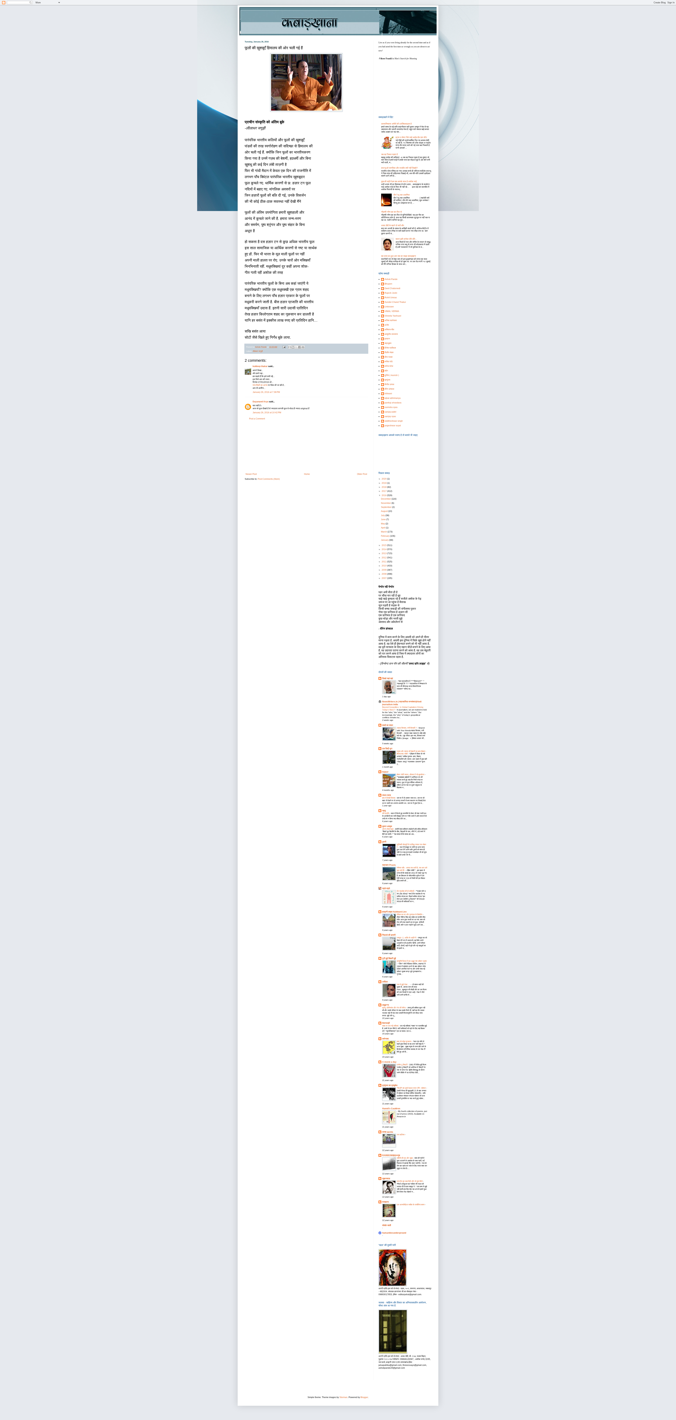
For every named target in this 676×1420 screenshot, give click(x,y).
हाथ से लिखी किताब (389, 798)
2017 (384, 491)
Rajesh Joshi (391, 293)
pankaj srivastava (393, 402)
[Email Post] (283, 347)
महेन (386, 370)
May (383, 523)
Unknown (389, 306)
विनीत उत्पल (389, 384)
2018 (384, 487)
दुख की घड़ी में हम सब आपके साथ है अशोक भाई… (400, 181)
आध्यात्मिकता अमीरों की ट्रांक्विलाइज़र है (396, 124)
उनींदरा (385, 982)
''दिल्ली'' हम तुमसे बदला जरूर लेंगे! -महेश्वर (411, 1088)
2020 (384, 479)
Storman (343, 1397)
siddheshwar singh (394, 421)
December (386, 499)
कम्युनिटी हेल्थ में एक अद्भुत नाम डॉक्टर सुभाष (412, 961)
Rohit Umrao (391, 297)
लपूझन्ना (385, 1005)
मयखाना (385, 1202)
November (386, 503)
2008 (384, 574)
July (383, 515)
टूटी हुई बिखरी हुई (389, 958)
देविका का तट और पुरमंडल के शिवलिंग (410, 914)
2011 (384, 561)
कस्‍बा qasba (387, 1132)
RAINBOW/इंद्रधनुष (391, 1155)
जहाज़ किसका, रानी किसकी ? (407, 728)
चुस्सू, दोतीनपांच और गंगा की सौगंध (394, 1008)
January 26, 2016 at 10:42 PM (267, 412)
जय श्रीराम (401, 1135)
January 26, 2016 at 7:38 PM (266, 392)
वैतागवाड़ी (386, 1023)
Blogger (364, 1397)
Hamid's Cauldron (391, 1108)
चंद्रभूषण (388, 343)
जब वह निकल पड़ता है (389, 154)
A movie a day (389, 1062)
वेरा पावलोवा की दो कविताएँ (406, 891)
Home (307, 474)
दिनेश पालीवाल (390, 348)
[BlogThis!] (293, 347)
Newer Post (251, 474)
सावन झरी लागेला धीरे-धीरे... (406, 239)
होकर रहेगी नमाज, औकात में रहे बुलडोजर (411, 774)
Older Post (362, 474)
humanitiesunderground (394, 1233)
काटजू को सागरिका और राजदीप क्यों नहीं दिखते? (399, 168)
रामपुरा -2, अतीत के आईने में (407, 938)
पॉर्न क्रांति (386, 813)
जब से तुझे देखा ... (403, 984)
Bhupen (388, 284)
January (385, 540)
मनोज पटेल (389, 366)
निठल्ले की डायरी (389, 935)
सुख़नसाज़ (386, 1178)
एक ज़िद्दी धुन (387, 748)
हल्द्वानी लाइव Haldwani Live (394, 912)
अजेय (387, 325)
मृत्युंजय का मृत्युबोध (390, 1085)
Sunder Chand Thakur (395, 302)
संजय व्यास (386, 795)
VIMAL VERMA (392, 311)
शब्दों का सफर (387, 725)
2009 (384, 570)
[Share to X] (296, 347)
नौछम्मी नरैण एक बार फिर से (391, 212)
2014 (384, 549)
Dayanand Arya (260, 401)
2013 (384, 553)
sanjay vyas (390, 416)
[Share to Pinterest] (303, 347)
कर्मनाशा (385, 1039)
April (383, 527)
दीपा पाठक (389, 357)
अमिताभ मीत (389, 329)
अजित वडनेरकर (391, 320)
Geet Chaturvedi (392, 288)
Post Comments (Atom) (269, 479)
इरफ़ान (387, 338)
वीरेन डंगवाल (389, 389)
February (385, 536)
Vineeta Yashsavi (393, 316)
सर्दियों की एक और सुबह (405, 1158)
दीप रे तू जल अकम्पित (401, 195)
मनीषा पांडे (388, 361)
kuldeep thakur (260, 366)
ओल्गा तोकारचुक (388, 829)
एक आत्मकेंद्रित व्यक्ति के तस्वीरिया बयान (411, 1205)
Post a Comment (257, 418)
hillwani (388, 393)
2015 (384, 545)
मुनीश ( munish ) (392, 375)
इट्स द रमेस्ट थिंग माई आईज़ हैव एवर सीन (411, 137)
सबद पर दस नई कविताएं (390, 1026)
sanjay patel (390, 412)
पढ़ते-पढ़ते (386, 888)
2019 (384, 483)
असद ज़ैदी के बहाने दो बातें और (392, 225)
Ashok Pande (391, 279)
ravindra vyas (391, 407)
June (383, 519)
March (384, 532)
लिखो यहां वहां (387, 678)
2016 (384, 495)
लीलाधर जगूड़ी (258, 351)
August (384, 511)
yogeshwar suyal (393, 425)
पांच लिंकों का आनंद (260, 385)
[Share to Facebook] (299, 347)
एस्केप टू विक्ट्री (402, 1065)
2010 (384, 565)
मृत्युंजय (387, 380)
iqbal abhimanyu (393, 398)
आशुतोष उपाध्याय (391, 334)
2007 (384, 578)
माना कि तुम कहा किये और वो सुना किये (410, 1181)
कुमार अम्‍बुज (387, 826)
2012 (384, 557)
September (386, 507)
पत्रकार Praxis (389, 865)
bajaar (385, 772)
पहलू (384, 810)
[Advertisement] (306, 446)
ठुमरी (384, 842)
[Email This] (289, 347)
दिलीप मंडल (389, 352)
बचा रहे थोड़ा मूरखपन (404, 1041)
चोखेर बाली (386, 1225)
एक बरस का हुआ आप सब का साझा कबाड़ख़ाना (398, 256)
